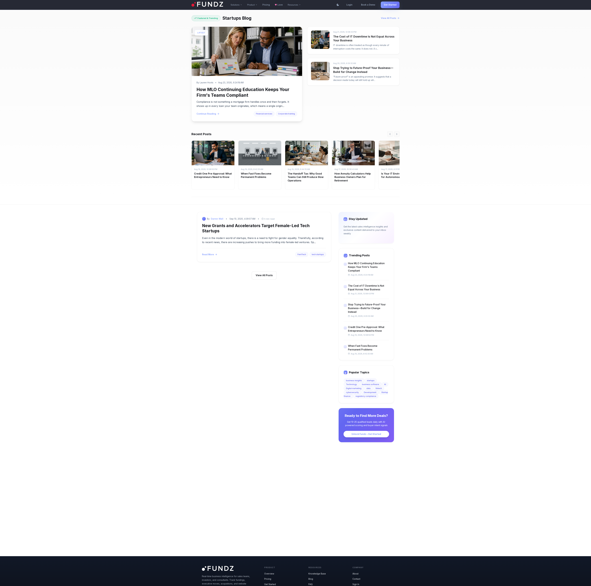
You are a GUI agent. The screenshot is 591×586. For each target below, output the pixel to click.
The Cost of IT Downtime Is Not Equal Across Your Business (366, 287)
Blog (310, 579)
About (355, 573)
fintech (379, 388)
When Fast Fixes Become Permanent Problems (362, 347)
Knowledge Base (317, 573)
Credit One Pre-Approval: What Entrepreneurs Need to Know (366, 329)
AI (385, 384)
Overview (269, 573)
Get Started (390, 4)
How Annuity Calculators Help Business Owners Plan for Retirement (352, 177)
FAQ (310, 584)
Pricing (266, 4)
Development (370, 392)
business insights (354, 380)
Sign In (355, 584)
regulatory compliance (366, 396)
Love (279, 4)
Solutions (236, 5)
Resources (294, 5)
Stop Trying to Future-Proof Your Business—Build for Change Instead (367, 308)
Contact (356, 579)
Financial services (264, 114)
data (368, 388)
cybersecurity (352, 392)
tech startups (318, 254)
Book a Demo (368, 4)
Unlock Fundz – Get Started (366, 434)
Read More (208, 254)
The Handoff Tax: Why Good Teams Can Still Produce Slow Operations (306, 177)
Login (349, 4)
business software (371, 384)
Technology (351, 384)
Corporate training (286, 114)
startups (370, 380)
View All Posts (388, 18)
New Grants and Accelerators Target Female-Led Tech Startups (256, 228)
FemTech (302, 254)
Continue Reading (206, 113)
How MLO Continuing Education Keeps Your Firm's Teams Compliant (366, 267)
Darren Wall (217, 218)
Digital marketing (354, 388)
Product (252, 5)
